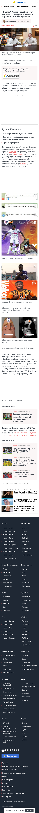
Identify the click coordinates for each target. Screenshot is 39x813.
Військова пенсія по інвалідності (10, 732)
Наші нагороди (7, 780)
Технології (6, 597)
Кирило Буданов (8, 702)
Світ (3, 617)
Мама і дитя (26, 597)
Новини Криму (8, 555)
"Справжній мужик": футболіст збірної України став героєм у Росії (23, 474)
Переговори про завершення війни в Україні (19, 6)
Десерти (25, 733)
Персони (5, 679)
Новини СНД (7, 631)
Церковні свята (27, 683)
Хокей (24, 579)
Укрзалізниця (7, 586)
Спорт (15, 411)
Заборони (25, 693)
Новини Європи (8, 621)
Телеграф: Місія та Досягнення (13, 793)
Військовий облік (28, 669)
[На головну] (19, 2)
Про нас (5, 763)
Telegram (12, 152)
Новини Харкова (9, 531)
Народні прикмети (28, 686)
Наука (4, 592)
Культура (25, 634)
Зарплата (25, 528)
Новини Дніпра (8, 534)
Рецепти (24, 719)
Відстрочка (26, 662)
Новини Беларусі (9, 638)
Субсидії (25, 538)
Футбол (24, 569)
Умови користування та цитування (14, 773)
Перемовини (7, 662)
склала (23, 164)
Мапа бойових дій (9, 655)
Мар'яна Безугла (9, 709)
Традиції (25, 690)
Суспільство (25, 524)
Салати (24, 736)
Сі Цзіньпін (7, 692)
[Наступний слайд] (37, 7)
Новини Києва (8, 528)
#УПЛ (26, 484)
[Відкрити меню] (2, 2)
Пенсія (4, 719)
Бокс (23, 572)
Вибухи (5, 659)
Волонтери (7, 669)
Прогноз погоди (27, 555)
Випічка (24, 723)
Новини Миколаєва (9, 558)
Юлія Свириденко (9, 712)
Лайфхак (25, 638)
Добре (29, 810)
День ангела (26, 697)
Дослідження (26, 610)
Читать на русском (8, 26)
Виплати (25, 534)
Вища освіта (26, 548)
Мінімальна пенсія (9, 737)
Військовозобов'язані (29, 666)
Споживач (25, 624)
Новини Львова (8, 541)
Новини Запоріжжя (9, 545)
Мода (24, 628)
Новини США (7, 624)
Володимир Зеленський (7, 684)
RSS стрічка (6, 797)
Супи (24, 730)
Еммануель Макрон (10, 695)
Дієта (24, 603)
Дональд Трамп (8, 688)
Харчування (26, 600)
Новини (4, 524)
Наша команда (7, 786)
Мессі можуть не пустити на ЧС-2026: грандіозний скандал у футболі (24, 450)
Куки (21, 810)
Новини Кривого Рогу (10, 548)
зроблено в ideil (8, 806)
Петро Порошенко (9, 705)
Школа (24, 545)
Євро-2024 (26, 582)
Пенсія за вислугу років (9, 741)
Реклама (5, 776)
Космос (5, 600)
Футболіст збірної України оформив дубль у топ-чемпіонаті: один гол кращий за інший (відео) (24, 462)
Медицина (25, 541)
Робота (24, 531)
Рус (36, 2)
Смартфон (6, 610)
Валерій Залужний (9, 698)
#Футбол (9, 484)
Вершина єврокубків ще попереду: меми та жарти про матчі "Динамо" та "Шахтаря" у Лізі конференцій (23, 417)
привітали (18, 154)
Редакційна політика (9, 769)
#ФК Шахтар (18, 484)
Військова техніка (9, 672)
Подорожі (25, 631)
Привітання (26, 645)
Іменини (25, 700)
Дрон (5, 607)
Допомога (25, 551)
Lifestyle (24, 617)
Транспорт (6, 572)
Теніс (24, 576)
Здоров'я (24, 592)
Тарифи (5, 579)
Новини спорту (26, 565)
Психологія (26, 607)
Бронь (24, 659)
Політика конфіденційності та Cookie (15, 766)
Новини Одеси (8, 538)
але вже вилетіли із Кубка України (22, 435)
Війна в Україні (7, 651)
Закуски (25, 740)
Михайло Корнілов (11, 21)
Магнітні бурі (26, 641)
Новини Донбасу (9, 551)
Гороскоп (25, 621)
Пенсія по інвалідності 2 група (10, 727)
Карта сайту (6, 790)
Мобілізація (25, 651)
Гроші (5, 569)
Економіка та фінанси (10, 565)
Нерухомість (7, 576)
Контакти (5, 783)
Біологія (6, 603)
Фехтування (26, 586)
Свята (23, 679)
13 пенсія (6, 723)
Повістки (25, 655)
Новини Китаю (8, 634)
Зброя (5, 666)
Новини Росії (7, 628)
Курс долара (7, 582)
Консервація (26, 726)
